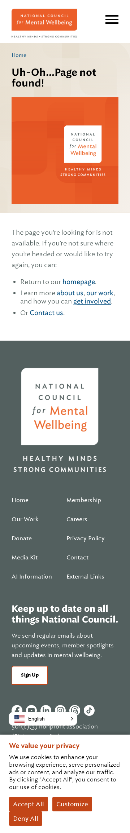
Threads (74, 710)
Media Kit (25, 557)
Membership (83, 500)
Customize (72, 804)
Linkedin (45, 710)
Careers (76, 519)
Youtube (31, 710)
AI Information (32, 576)
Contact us (46, 313)
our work (99, 293)
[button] (43, 718)
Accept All (28, 804)
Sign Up (30, 675)
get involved (92, 301)
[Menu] (111, 19)
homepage (78, 282)
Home (19, 55)
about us (70, 293)
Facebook (17, 710)
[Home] (44, 23)
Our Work (25, 519)
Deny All (25, 819)
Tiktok (89, 710)
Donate (22, 538)
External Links (85, 576)
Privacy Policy (85, 538)
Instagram (60, 710)
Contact (77, 557)
